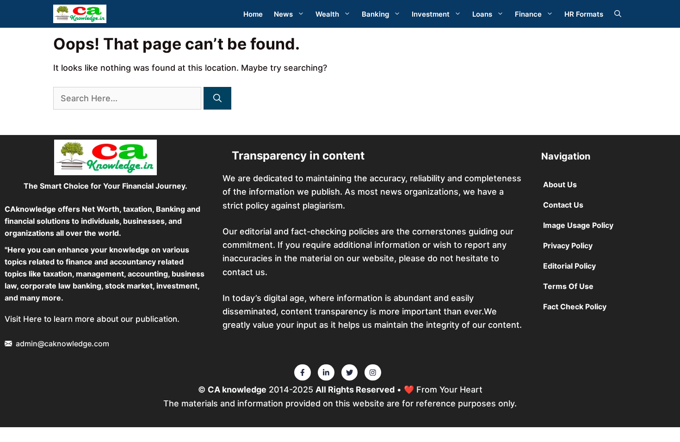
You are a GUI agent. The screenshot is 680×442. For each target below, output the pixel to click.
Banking (375, 14)
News (283, 14)
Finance (528, 14)
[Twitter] (302, 372)
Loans (482, 14)
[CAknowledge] (79, 14)
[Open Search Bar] (618, 14)
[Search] (217, 98)
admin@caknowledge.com (62, 343)
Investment (431, 14)
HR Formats (583, 14)
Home (253, 14)
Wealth (327, 14)
